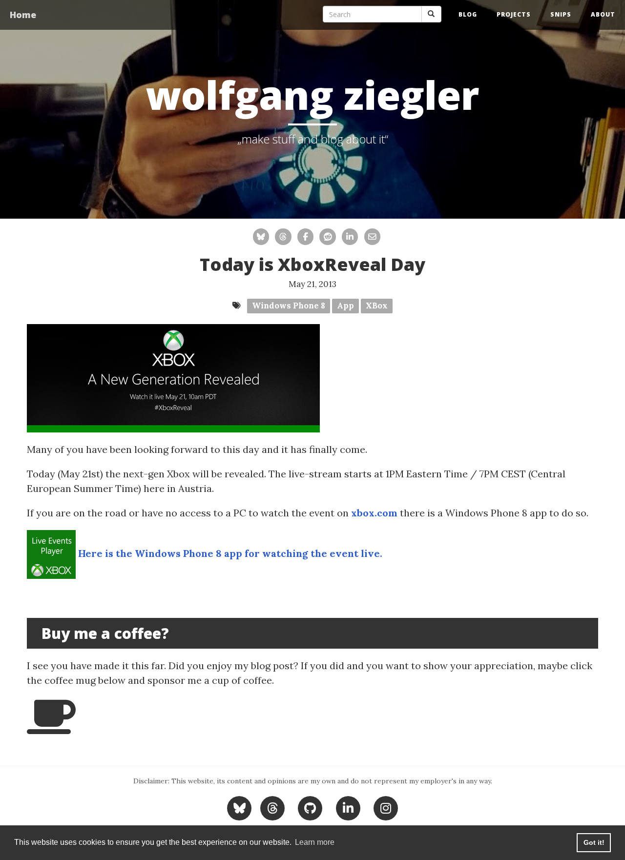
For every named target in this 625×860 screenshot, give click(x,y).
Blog (467, 14)
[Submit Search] (431, 14)
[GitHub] (310, 807)
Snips (560, 14)
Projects (514, 14)
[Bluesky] (240, 807)
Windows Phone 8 (288, 305)
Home (23, 14)
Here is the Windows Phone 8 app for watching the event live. (230, 553)
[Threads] (272, 807)
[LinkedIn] (348, 807)
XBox (377, 305)
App (345, 305)
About (603, 14)
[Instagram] (386, 807)
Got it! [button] (593, 842)
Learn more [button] (314, 842)
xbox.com (374, 513)
